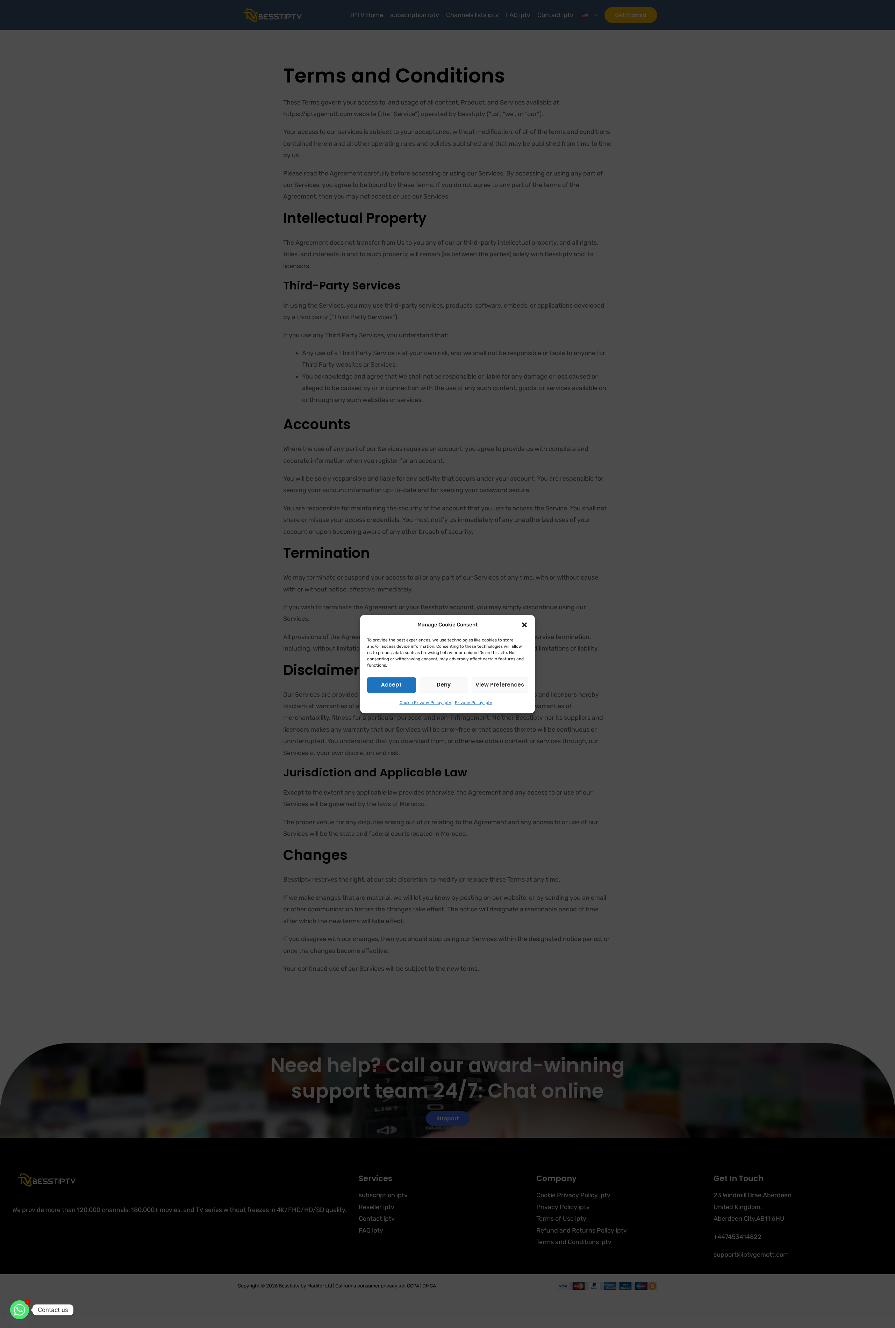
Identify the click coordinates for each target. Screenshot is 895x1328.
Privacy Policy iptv (473, 702)
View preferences (499, 684)
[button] (524, 625)
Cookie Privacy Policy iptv (425, 702)
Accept (391, 684)
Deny (444, 684)
